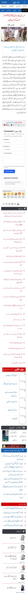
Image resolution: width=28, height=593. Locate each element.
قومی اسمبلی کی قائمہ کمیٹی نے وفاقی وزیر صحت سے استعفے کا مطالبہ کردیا (13, 521)
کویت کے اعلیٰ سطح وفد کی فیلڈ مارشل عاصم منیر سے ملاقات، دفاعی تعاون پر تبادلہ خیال (12, 508)
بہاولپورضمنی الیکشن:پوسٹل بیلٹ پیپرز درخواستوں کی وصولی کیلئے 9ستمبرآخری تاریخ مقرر (14, 466)
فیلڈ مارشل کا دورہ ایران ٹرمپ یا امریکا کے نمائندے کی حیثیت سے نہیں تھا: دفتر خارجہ (13, 513)
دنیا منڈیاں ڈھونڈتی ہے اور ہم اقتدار (10, 577)
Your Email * (6, 146)
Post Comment (9, 171)
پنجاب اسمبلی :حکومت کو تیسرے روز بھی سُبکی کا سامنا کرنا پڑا (13, 457)
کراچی (14, 10)
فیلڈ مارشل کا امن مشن (11, 567)
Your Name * (6, 139)
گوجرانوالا (12, 436)
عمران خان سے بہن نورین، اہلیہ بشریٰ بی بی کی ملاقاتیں (13, 488)
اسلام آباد (8, 10)
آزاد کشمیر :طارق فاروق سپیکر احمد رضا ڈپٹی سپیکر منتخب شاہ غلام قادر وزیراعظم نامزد (13, 480)
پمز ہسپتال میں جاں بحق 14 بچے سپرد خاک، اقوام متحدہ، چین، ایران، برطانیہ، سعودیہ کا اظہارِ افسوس (13, 517)
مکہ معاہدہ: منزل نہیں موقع (10, 384)
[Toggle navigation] (24, 2)
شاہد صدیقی (22, 562)
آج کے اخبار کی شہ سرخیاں (12, 450)
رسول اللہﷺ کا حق (11, 587)
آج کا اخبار (11, 6)
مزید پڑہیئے (20, 208)
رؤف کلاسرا (22, 552)
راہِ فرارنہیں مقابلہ (12, 410)
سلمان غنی (22, 572)
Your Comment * (8, 153)
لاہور (19, 10)
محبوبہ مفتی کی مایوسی (12, 547)
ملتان (2, 10)
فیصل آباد (12, 433)
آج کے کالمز (4, 6)
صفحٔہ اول (25, 6)
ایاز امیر (23, 542)
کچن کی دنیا (14, 418)
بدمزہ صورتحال (13, 538)
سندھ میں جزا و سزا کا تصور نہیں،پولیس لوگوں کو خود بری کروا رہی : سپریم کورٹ (12, 473)
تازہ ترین (18, 6)
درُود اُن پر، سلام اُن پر (11, 402)
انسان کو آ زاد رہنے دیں (11, 375)
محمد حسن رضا (21, 582)
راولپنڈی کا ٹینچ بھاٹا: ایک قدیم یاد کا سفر (10, 557)
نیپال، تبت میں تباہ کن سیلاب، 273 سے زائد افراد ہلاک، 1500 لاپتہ (13, 525)
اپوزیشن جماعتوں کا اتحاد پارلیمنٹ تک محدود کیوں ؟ (13, 496)
